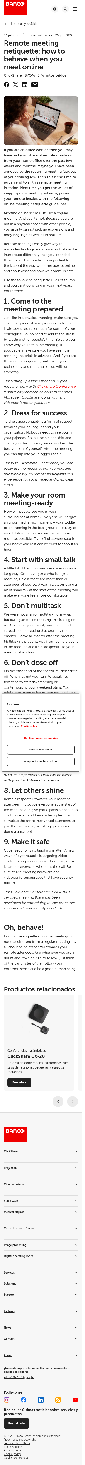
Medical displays (14, 1212)
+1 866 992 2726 (19, 1377)
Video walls (11, 1201)
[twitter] (15, 84)
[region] (41, 732)
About (8, 1355)
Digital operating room (18, 1256)
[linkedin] (24, 84)
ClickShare (11, 1151)
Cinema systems (14, 1184)
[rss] (58, 1400)
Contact (9, 1338)
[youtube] (75, 1400)
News (7, 1327)
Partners (9, 1311)
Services (9, 1272)
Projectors (10, 1168)
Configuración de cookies (41, 738)
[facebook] (6, 84)
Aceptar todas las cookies (40, 761)
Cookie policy (29, 726)
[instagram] (6, 1400)
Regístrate (16, 1423)
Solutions (10, 1283)
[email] (34, 84)
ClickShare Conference (56, 387)
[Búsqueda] (65, 9)
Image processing (15, 1245)
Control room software (19, 1228)
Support (9, 1294)
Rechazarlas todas (41, 749)
